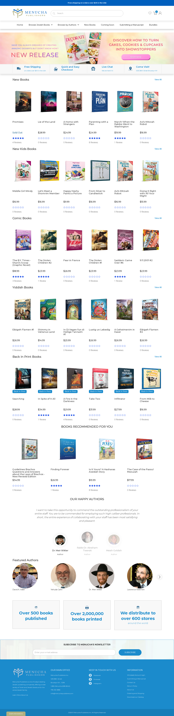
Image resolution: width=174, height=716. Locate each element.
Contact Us (131, 682)
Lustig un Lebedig (99, 329)
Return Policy (132, 686)
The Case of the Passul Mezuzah (140, 470)
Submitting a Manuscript (136, 679)
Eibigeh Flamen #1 (23, 329)
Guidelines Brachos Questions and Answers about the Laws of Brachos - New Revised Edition (28, 473)
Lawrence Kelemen (136, 589)
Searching (18, 399)
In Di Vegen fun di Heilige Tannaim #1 (73, 332)
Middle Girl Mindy (22, 191)
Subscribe (130, 652)
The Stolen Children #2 (45, 261)
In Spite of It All (46, 399)
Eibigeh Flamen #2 (149, 330)
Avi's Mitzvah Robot (147, 123)
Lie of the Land (46, 122)
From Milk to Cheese (147, 400)
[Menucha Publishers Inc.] (29, 13)
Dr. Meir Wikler (95, 589)
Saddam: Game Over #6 (123, 261)
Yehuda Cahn (56, 589)
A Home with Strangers (71, 123)
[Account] (160, 13)
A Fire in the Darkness (70, 400)
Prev (16, 516)
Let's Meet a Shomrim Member (48, 192)
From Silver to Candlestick (97, 192)
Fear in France (71, 260)
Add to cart (48, 139)
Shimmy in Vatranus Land (46, 330)
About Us (130, 690)
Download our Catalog (135, 697)
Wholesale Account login (136, 675)
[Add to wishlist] (32, 88)
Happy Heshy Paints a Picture (72, 192)
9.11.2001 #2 (146, 260)
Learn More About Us (20, 695)
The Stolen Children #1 (95, 261)
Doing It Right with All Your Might (148, 193)
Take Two (94, 399)
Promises (17, 122)
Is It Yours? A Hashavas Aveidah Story (102, 470)
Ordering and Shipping (135, 693)
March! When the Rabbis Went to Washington (124, 124)
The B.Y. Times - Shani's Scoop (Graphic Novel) (21, 262)
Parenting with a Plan (98, 123)
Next (158, 516)
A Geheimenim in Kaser (124, 330)
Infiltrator (119, 399)
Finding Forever (60, 469)
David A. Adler (18, 589)
